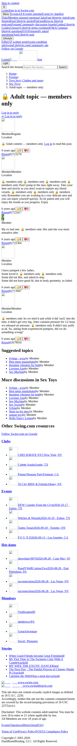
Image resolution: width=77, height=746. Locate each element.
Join (39, 59)
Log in (48, 143)
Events (20, 14)
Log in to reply (10, 112)
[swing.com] (23, 59)
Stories (6, 648)
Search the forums (12, 67)
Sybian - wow (17, 358)
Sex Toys (14, 83)
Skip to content (10, 3)
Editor (14, 41)
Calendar (45, 14)
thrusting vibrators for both (24, 365)
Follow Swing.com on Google (19, 433)
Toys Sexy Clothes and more (26, 80)
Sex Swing (15, 404)
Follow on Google (12, 48)
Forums (34, 24)
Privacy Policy (26, 731)
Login (17, 10)
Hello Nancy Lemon (21, 418)
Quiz (23, 34)
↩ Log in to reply (11, 116)
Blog (26, 725)
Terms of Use (9, 731)
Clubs (53, 17)
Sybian (13, 408)
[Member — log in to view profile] (8, 130)
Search (63, 67)
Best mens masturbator (22, 361)
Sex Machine (16, 371)
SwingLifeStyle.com (26, 45)
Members (8, 598)
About (33, 725)
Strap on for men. (19, 411)
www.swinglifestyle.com (37, 685)
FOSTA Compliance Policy (52, 731)
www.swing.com (28, 682)
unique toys (16, 414)
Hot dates (8, 545)
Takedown (16, 725)
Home (12, 73)
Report (5, 154)
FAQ (41, 725)
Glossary (30, 27)
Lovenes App (17, 368)
